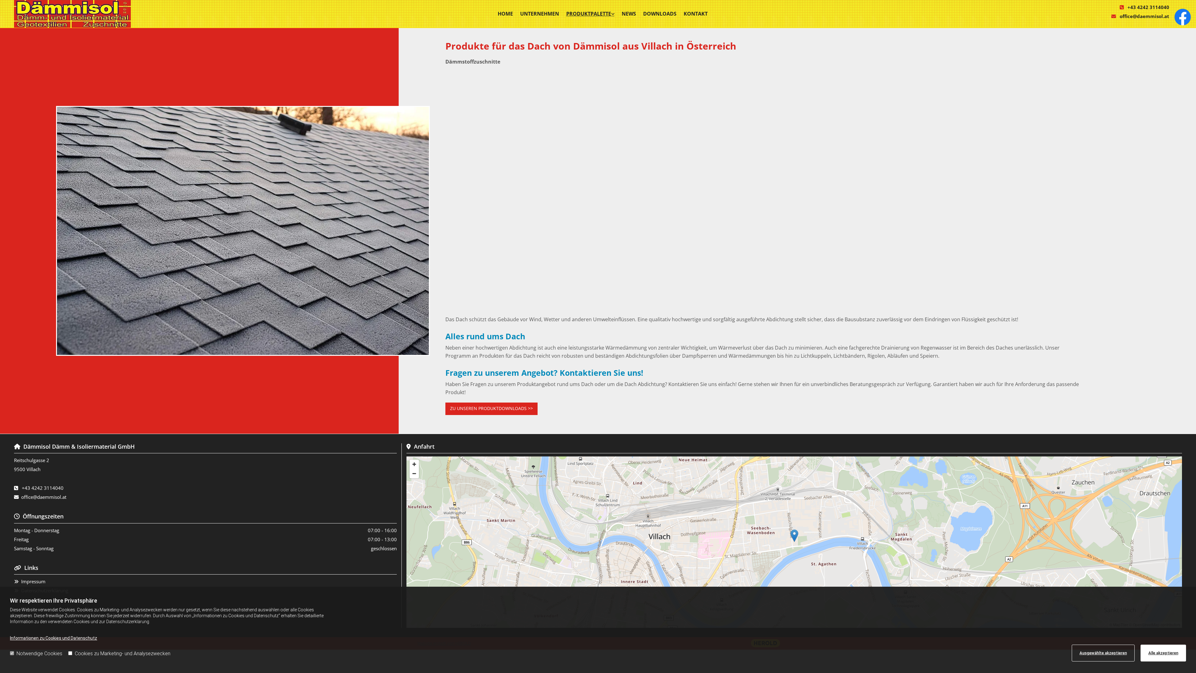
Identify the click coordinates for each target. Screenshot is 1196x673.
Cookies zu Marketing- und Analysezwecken (122, 653)
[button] (491, 409)
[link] (590, 14)
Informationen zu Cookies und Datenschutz (53, 638)
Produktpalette (588, 13)
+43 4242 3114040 (1148, 7)
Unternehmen (539, 13)
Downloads (659, 13)
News (629, 13)
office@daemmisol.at (1144, 16)
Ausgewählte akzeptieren (1103, 653)
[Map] (794, 542)
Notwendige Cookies (39, 653)
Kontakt (696, 13)
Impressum (33, 581)
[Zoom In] (414, 464)
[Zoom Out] (414, 473)
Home (505, 13)
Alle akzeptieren (1163, 653)
